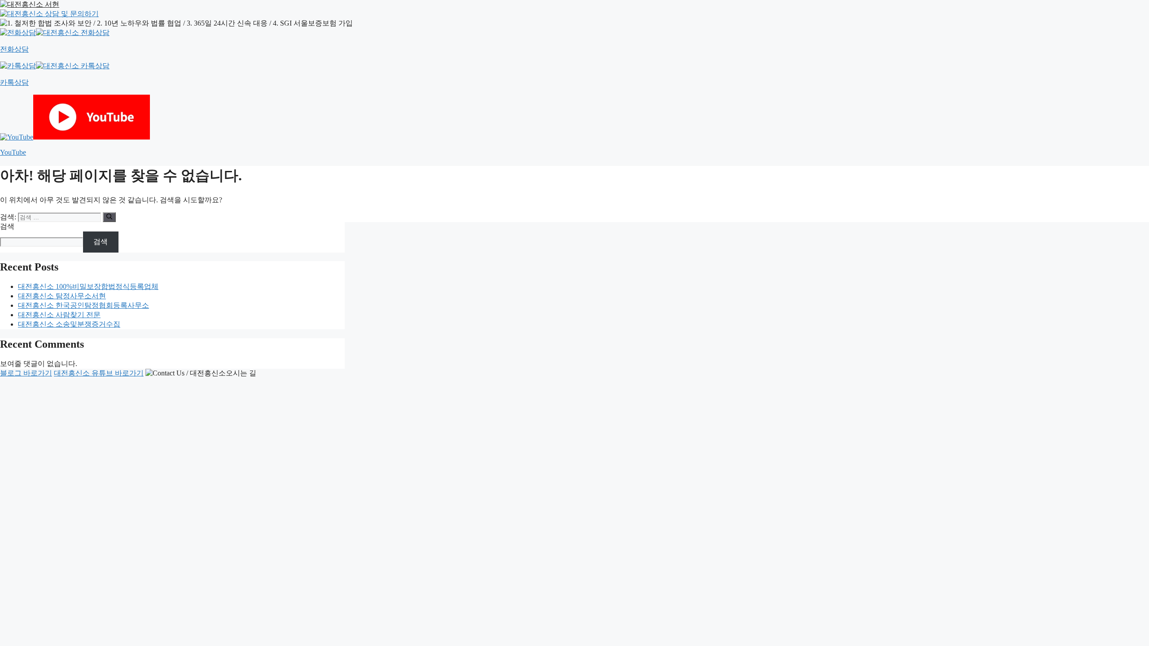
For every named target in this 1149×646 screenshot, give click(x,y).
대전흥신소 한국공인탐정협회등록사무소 (83, 305)
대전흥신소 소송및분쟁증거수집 (69, 324)
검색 (7, 226)
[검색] (109, 217)
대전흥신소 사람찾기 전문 (59, 315)
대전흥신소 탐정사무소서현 (62, 296)
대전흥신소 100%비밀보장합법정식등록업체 (88, 286)
